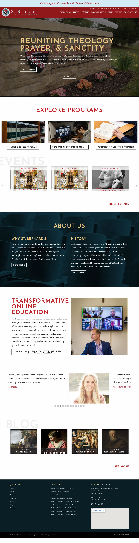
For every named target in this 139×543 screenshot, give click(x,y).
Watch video (69, 76)
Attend (85, 12)
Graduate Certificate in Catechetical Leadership (65, 505)
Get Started (28, 69)
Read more (19, 265)
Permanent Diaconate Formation (116, 147)
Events (109, 12)
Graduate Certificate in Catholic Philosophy (64, 508)
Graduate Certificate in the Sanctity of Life (63, 511)
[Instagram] (95, 504)
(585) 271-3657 (95, 497)
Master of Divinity (56, 495)
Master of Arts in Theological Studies (62, 488)
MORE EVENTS (118, 204)
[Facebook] (92, 504)
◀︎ (3, 186)
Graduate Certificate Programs (69, 147)
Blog (11, 505)
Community (97, 12)
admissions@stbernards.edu (99, 500)
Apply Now (105, 8)
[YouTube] (102, 504)
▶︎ (137, 186)
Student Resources (129, 8)
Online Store (115, 8)
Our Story (65, 12)
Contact (129, 12)
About (12, 492)
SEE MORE (121, 466)
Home (12, 488)
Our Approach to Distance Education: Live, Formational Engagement (39, 352)
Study (76, 12)
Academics (13, 498)
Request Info (94, 8)
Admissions (13, 495)
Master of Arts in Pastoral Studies (61, 492)
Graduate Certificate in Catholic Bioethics (63, 515)
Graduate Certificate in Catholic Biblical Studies (65, 502)
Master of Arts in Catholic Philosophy (62, 498)
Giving (118, 12)
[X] (99, 504)
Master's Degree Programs (23, 147)
